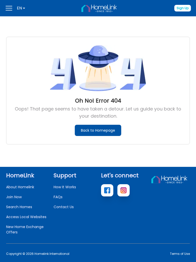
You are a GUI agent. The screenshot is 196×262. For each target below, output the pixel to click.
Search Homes (19, 206)
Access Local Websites (26, 216)
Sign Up (183, 8)
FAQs (58, 196)
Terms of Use (180, 254)
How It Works (65, 187)
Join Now (14, 196)
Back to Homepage (98, 130)
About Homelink (20, 187)
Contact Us (64, 206)
